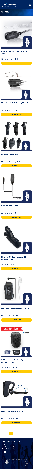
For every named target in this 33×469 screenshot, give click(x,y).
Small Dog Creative (27, 459)
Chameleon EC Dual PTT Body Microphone (16, 103)
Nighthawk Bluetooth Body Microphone (15, 308)
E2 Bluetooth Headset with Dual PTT (13, 411)
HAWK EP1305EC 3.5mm (9, 205)
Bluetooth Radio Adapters (10, 154)
